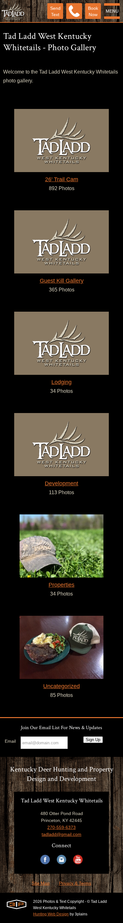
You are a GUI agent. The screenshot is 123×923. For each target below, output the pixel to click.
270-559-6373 (61, 827)
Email (10, 741)
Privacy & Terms (75, 883)
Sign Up (93, 739)
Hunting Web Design (51, 914)
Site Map (41, 883)
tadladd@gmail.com (61, 834)
